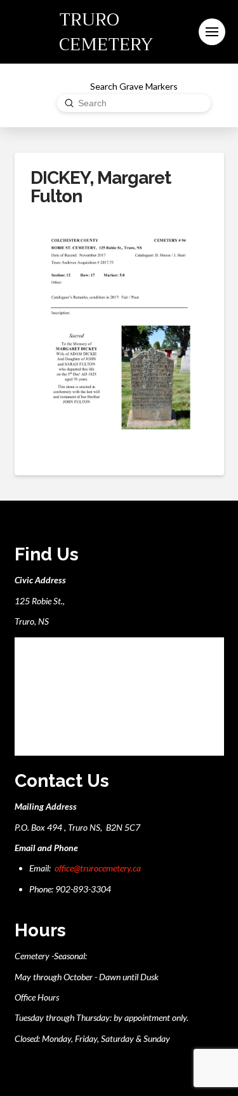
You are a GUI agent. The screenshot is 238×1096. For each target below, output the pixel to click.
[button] (212, 31)
